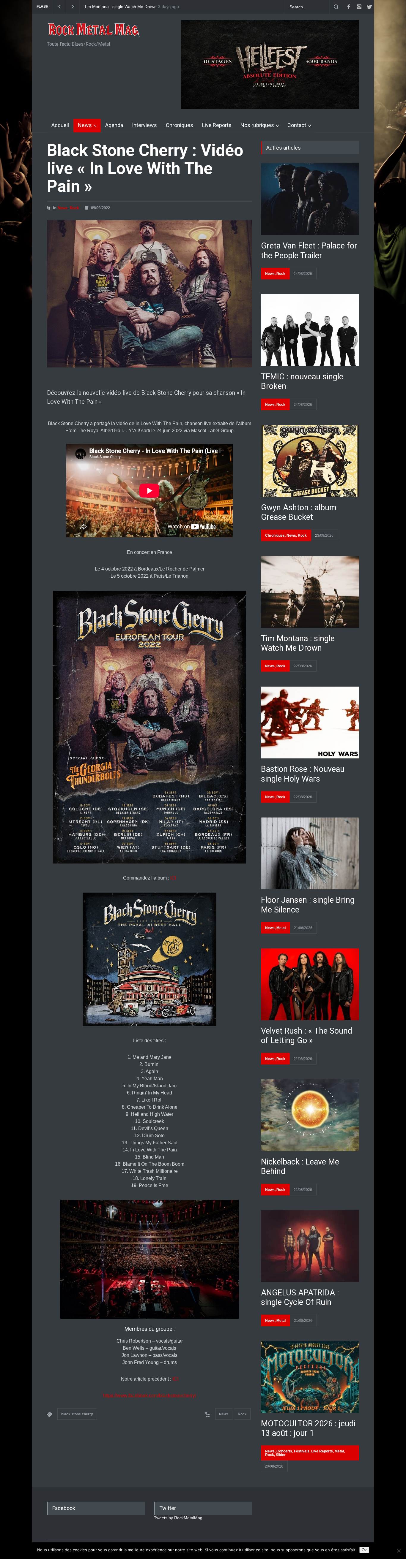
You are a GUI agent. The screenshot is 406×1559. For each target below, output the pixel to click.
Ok (364, 1550)
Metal (281, 928)
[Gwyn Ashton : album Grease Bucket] (310, 461)
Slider (281, 1455)
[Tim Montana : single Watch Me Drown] (310, 592)
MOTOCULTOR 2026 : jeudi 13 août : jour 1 (308, 1428)
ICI (173, 877)
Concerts (284, 1451)
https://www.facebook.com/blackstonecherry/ (149, 1395)
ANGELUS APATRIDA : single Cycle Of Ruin (300, 1297)
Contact (296, 125)
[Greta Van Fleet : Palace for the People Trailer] (310, 199)
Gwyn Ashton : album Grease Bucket (298, 512)
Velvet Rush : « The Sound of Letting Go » (306, 1035)
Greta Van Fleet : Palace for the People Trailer (309, 250)
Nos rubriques (257, 125)
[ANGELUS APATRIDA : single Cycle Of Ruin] (310, 1246)
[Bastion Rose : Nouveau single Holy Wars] (310, 722)
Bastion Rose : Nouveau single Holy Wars (123, 6)
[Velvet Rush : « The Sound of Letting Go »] (310, 984)
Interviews (144, 125)
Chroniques (179, 125)
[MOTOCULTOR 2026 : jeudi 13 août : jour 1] (310, 1377)
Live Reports (217, 125)
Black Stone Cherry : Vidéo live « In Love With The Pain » (145, 168)
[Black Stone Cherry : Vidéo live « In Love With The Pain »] (149, 294)
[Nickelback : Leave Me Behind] (310, 1115)
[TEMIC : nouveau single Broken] (310, 330)
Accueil (60, 125)
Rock (74, 208)
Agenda (114, 125)
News (85, 125)
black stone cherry (77, 1414)
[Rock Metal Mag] (94, 30)
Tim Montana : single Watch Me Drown (298, 643)
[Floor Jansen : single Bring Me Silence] (310, 853)
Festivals (301, 1451)
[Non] (399, 1551)
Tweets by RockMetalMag (178, 1517)
